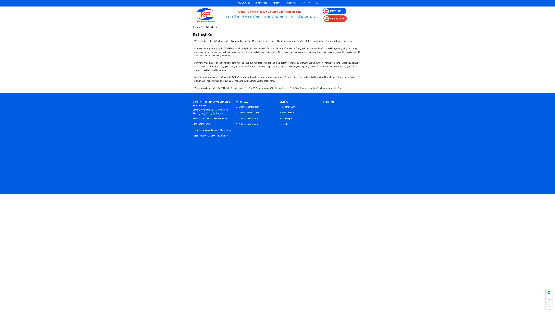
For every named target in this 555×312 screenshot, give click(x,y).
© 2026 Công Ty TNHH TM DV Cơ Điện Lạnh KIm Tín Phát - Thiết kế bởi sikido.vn (277, 197)
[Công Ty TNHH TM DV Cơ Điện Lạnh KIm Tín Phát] (205, 15)
